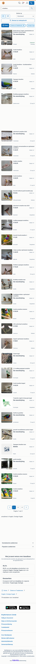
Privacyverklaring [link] (6, 624)
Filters (6, 25)
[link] (3, 3)
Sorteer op (19, 13)
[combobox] (15, 8)
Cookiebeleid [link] (5, 627)
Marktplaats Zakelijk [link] (10, 615)
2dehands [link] (10, 641)
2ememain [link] (4, 644)
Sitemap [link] (10, 644)
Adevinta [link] (4, 641)
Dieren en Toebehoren (16, 25)
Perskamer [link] (11, 638)
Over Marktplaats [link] (6, 635)
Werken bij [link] (4, 638)
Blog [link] (2, 615)
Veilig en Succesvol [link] (7, 618)
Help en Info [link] (5, 621)
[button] (23, 3)
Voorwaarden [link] (13, 621)
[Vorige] (10, 507)
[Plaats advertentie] (31, 3)
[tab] (3, 16)
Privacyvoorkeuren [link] (7, 630)
